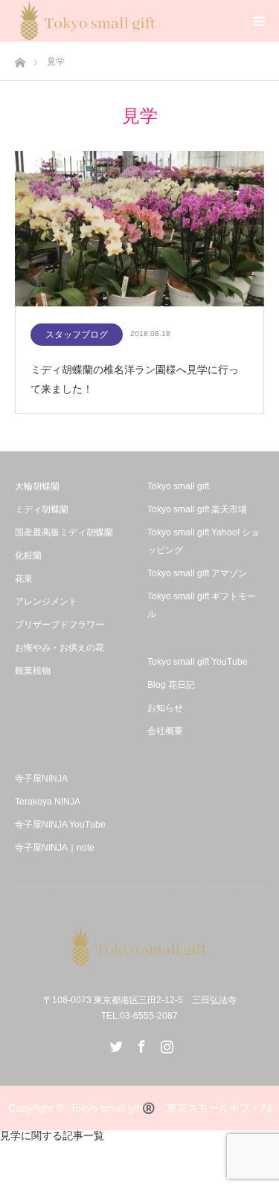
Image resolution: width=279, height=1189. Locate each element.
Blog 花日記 (171, 685)
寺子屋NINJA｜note (54, 847)
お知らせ (165, 708)
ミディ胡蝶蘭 (41, 509)
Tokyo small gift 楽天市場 (197, 509)
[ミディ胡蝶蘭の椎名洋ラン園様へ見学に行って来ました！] (139, 229)
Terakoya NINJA (47, 801)
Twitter (114, 1043)
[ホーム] (20, 58)
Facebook (140, 1043)
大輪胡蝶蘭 (37, 486)
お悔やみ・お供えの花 (59, 647)
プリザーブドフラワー (59, 624)
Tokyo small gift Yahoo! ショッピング (203, 541)
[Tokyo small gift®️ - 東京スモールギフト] (139, 946)
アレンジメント (46, 601)
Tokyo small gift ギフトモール (201, 605)
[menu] (258, 21)
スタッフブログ (76, 334)
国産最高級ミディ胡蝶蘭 (64, 532)
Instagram (165, 1043)
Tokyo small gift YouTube (197, 662)
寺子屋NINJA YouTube (60, 824)
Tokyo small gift (178, 486)
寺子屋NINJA (41, 778)
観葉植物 (33, 671)
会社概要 (165, 731)
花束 (24, 578)
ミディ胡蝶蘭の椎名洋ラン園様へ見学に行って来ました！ (135, 379)
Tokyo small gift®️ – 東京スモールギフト (165, 1108)
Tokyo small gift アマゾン (197, 573)
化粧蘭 (28, 555)
